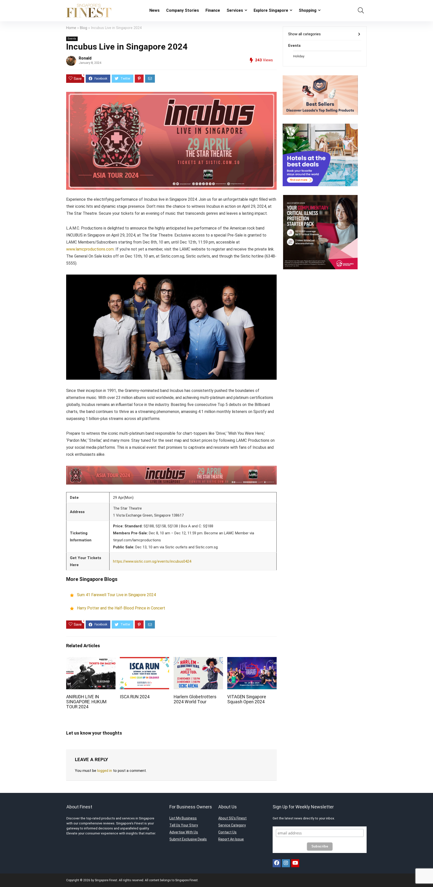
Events (72, 38)
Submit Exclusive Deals (188, 839)
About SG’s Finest (232, 818)
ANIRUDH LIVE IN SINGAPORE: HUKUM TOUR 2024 (86, 701)
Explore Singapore (271, 10)
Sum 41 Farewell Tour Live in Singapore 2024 (116, 595)
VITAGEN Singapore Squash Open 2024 (246, 699)
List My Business (183, 818)
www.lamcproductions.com (90, 249)
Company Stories (182, 10)
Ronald (85, 58)
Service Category (232, 825)
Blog (83, 28)
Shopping (307, 10)
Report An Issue (231, 839)
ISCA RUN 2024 (135, 696)
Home (71, 28)
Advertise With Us (183, 832)
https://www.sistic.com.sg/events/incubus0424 (152, 561)
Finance (212, 10)
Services (235, 10)
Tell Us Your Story (183, 825)
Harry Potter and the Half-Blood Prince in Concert (121, 608)
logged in (104, 770)
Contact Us (227, 832)
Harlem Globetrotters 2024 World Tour (195, 699)
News (154, 10)
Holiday (298, 56)
